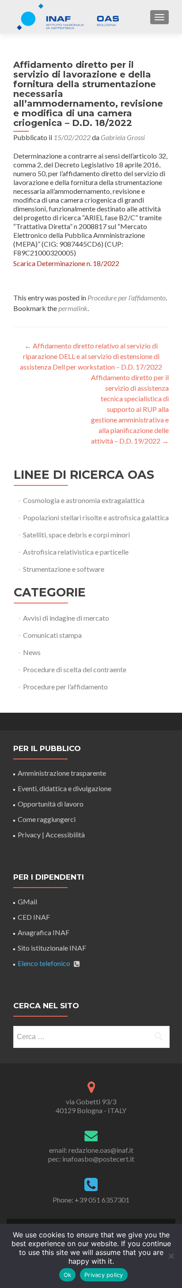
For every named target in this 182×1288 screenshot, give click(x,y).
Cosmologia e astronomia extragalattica (83, 500)
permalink (72, 308)
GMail (27, 901)
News (32, 652)
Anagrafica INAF (43, 932)
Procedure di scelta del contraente (74, 669)
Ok (68, 1274)
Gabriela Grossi (123, 137)
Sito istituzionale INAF (52, 948)
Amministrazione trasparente (62, 773)
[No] (171, 1255)
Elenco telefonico (44, 963)
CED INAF (34, 917)
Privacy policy (103, 1274)
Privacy (29, 834)
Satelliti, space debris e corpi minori (76, 534)
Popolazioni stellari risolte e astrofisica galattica (96, 517)
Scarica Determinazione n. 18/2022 (66, 263)
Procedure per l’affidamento (126, 297)
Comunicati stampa (52, 635)
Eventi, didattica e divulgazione (64, 788)
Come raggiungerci (47, 819)
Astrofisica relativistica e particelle (76, 552)
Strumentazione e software (63, 569)
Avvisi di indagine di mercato (66, 618)
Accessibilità (65, 834)
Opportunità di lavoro (50, 803)
